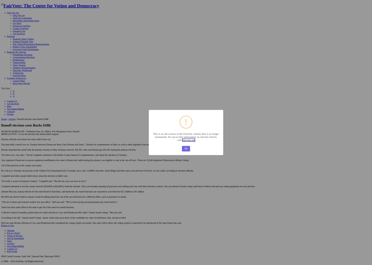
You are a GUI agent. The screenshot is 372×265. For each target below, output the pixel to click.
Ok (186, 148)
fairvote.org (189, 140)
